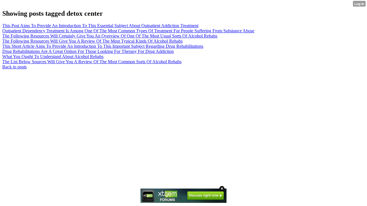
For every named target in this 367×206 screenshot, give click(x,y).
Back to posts (14, 66)
